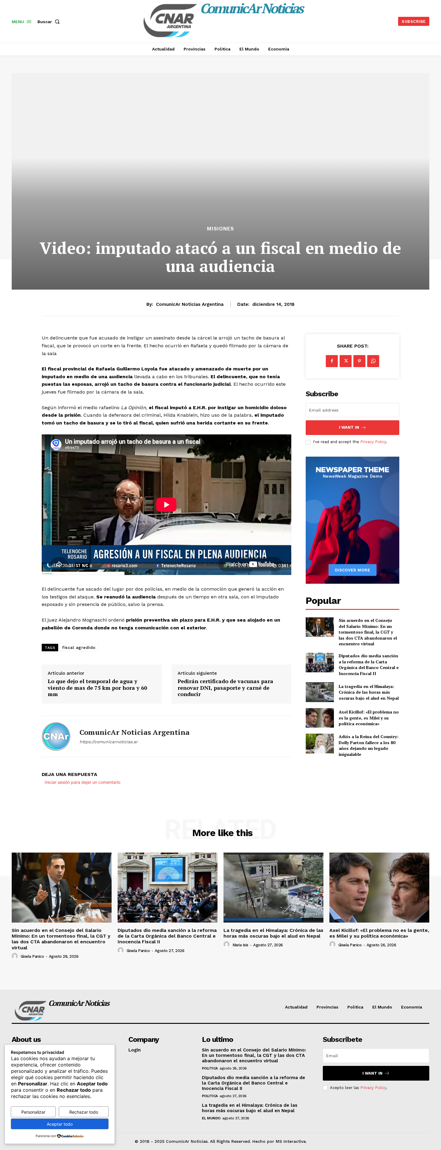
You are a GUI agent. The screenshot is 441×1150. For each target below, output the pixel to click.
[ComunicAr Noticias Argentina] (56, 736)
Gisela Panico (32, 956)
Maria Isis (240, 945)
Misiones (220, 228)
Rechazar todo (83, 1112)
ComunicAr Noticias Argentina (190, 304)
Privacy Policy (373, 442)
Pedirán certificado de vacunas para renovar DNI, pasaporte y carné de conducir (225, 688)
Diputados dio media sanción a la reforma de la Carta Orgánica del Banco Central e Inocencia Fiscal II (369, 664)
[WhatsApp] (373, 361)
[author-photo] (16, 956)
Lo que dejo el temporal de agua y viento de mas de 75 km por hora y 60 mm (97, 688)
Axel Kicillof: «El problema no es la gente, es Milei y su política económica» (369, 717)
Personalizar (33, 1112)
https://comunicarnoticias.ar (109, 741)
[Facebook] (332, 361)
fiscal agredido (79, 647)
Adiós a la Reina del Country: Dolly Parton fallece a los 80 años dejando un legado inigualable (368, 745)
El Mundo (211, 1118)
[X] (346, 361)
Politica (210, 1068)
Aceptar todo (60, 1124)
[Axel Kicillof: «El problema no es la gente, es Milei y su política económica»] (320, 718)
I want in (349, 427)
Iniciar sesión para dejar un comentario (82, 782)
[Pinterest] (359, 361)
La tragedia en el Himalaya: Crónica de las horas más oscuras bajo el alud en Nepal (369, 692)
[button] (50, 21)
